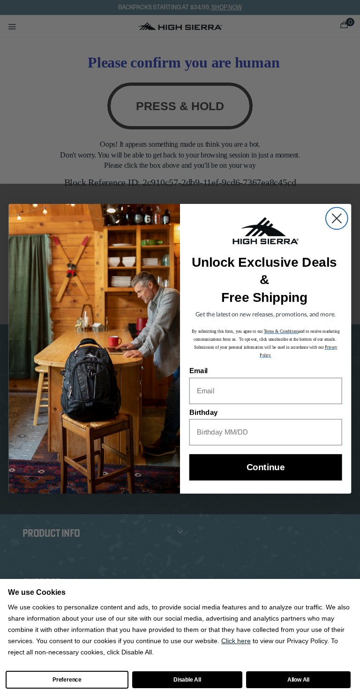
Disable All (187, 679)
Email (198, 371)
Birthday (203, 412)
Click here (236, 641)
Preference (67, 679)
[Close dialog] (337, 219)
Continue (266, 468)
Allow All (298, 679)
